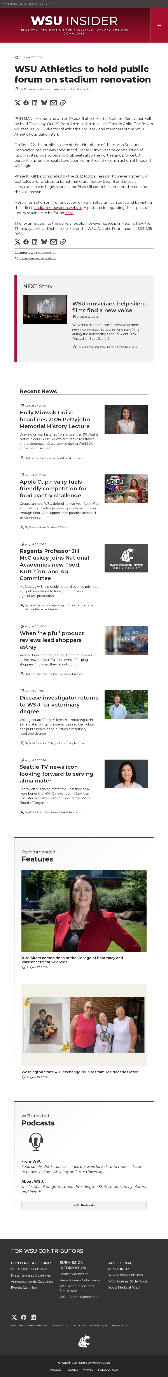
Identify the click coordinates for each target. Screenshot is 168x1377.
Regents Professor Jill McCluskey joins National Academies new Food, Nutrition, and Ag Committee (54, 564)
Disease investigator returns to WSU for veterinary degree (59, 704)
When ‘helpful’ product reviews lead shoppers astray (52, 640)
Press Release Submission (80, 1280)
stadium (50, 258)
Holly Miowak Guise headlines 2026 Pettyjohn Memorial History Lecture (55, 419)
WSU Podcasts (84, 1205)
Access (55, 1369)
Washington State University (27, 3)
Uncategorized (45, 253)
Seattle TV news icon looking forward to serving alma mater (56, 774)
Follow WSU (108, 1369)
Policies (72, 1369)
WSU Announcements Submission (77, 1288)
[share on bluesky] (44, 103)
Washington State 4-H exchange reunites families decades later (79, 1072)
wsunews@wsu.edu (117, 1325)
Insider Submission (74, 1274)
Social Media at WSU (124, 1287)
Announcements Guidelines (32, 1282)
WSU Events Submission (79, 1297)
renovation (36, 258)
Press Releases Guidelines (31, 1275)
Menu (159, 25)
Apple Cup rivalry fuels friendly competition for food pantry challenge (53, 488)
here (69, 213)
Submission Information (73, 1265)
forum (24, 258)
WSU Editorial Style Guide (128, 1281)
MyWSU (88, 1369)
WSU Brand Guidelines (125, 1275)
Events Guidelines (24, 1288)
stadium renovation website (58, 208)
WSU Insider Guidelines (29, 1269)
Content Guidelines (31, 1263)
